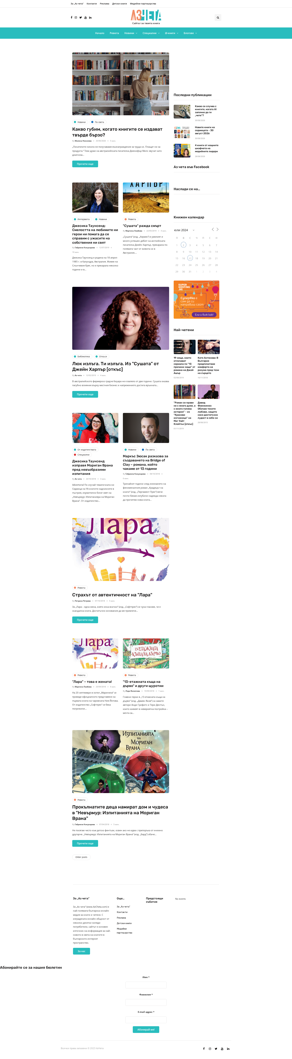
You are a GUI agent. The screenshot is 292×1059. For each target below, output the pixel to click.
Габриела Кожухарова (85, 247)
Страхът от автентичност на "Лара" (112, 595)
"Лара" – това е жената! (92, 682)
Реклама (104, 3)
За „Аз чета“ (77, 3)
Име (146, 977)
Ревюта (114, 33)
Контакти (92, 3)
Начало (99, 33)
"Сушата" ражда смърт (142, 226)
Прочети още (85, 164)
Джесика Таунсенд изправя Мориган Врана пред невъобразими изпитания (92, 467)
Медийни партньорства (143, 3)
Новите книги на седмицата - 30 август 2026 (205, 130)
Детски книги (119, 3)
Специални (149, 33)
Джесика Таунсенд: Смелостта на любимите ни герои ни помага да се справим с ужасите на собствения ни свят (95, 234)
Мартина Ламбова (133, 230)
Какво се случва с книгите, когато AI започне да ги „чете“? (206, 111)
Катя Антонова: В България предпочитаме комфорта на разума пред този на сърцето (208, 365)
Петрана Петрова (83, 601)
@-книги (170, 33)
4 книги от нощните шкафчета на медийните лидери (206, 148)
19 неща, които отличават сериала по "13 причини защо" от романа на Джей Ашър (184, 365)
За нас (81, 951)
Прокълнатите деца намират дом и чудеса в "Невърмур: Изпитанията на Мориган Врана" (120, 812)
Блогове (189, 33)
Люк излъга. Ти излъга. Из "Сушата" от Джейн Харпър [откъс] (115, 366)
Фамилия (146, 994)
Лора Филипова (132, 691)
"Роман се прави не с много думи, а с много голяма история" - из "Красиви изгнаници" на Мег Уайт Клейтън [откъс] (184, 413)
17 (190, 258)
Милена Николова (83, 141)
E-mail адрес (146, 1011)
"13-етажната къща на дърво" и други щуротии (143, 684)
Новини (129, 33)
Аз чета (78, 375)
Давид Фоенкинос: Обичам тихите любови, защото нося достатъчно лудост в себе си (208, 410)
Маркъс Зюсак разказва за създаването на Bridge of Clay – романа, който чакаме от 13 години (145, 462)
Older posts (81, 857)
